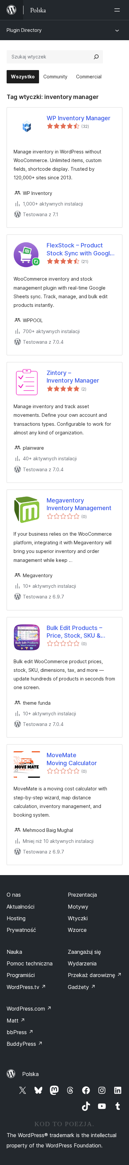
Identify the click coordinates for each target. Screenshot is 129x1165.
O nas (14, 894)
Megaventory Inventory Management (79, 504)
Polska (30, 1074)
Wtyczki (78, 918)
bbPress (20, 1032)
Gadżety (82, 987)
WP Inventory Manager (78, 118)
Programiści (21, 975)
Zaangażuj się (84, 951)
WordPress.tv (26, 987)
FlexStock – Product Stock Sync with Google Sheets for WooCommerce (80, 249)
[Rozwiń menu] (118, 10)
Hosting (16, 918)
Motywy (78, 906)
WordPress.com (29, 1008)
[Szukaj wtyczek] (96, 56)
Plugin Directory (24, 30)
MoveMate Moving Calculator (72, 759)
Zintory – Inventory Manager (73, 376)
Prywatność (21, 930)
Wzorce (77, 930)
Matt (16, 1020)
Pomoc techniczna (30, 963)
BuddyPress (25, 1043)
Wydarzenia (82, 963)
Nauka (14, 951)
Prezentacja (82, 894)
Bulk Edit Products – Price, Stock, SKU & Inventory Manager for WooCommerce (78, 632)
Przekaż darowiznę (95, 975)
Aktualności (20, 906)
